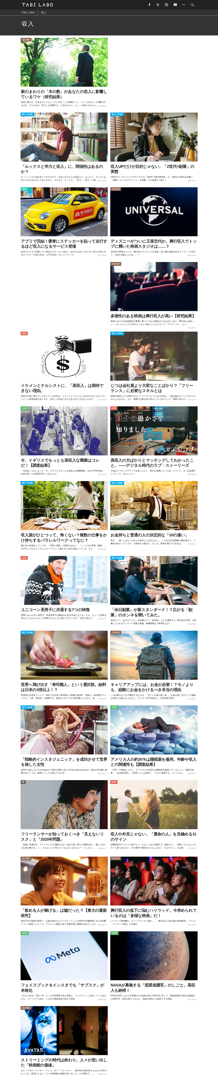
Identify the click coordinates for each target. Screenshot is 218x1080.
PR (23, 782)
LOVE (24, 333)
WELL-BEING (27, 114)
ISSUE (24, 408)
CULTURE (26, 40)
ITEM (24, 189)
